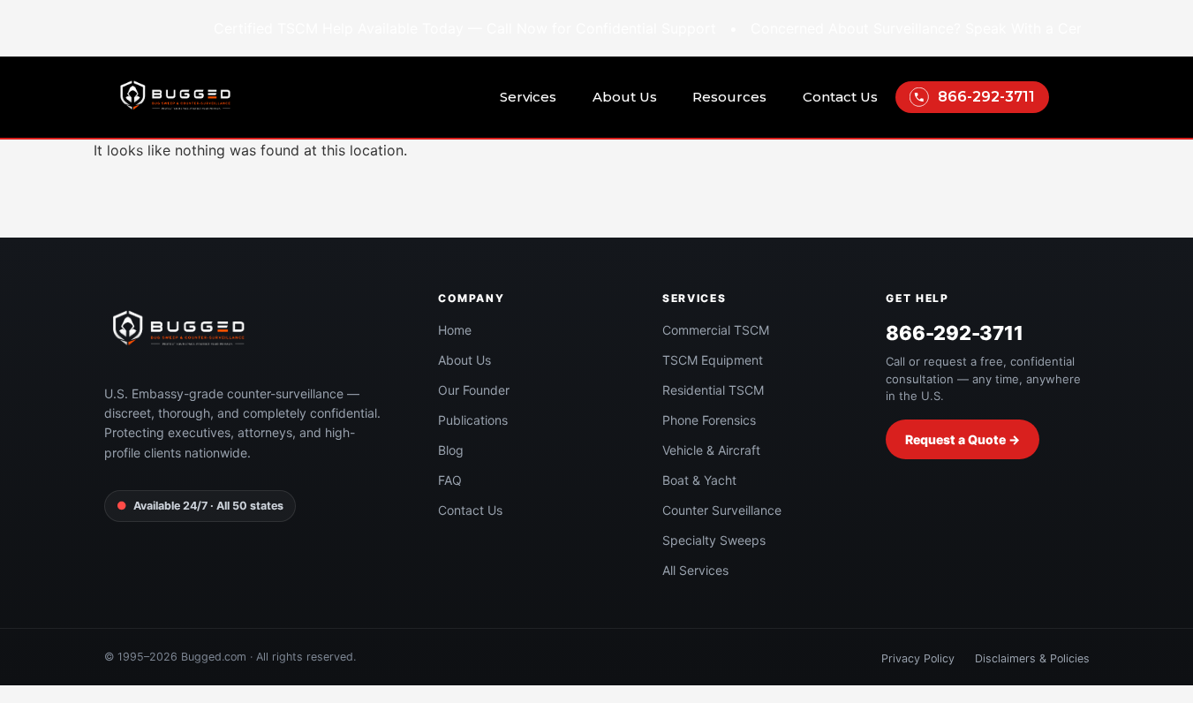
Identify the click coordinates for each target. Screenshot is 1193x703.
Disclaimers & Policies (1032, 658)
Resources (729, 97)
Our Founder (474, 389)
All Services (695, 570)
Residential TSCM (713, 389)
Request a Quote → (962, 439)
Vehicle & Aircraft (711, 449)
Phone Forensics (709, 419)
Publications (473, 419)
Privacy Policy (918, 658)
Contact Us (840, 97)
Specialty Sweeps (714, 540)
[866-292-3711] (919, 97)
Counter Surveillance (721, 510)
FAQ (450, 480)
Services (528, 97)
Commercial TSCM (715, 329)
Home (455, 329)
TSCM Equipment (712, 359)
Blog (451, 449)
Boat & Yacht (699, 480)
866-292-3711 (986, 96)
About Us (625, 97)
